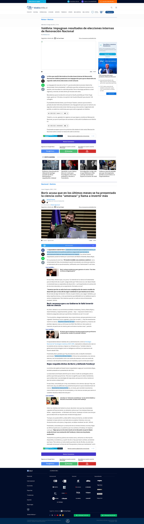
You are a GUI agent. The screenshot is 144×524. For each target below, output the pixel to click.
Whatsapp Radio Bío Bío (109, 515)
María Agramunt (55, 205)
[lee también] (52, 272)
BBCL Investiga (77, 12)
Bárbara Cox (46, 35)
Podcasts (29, 12)
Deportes (57, 12)
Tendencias (64, 12)
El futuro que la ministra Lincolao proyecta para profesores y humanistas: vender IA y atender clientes (78, 332)
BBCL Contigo (86, 12)
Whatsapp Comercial (83, 515)
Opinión (70, 12)
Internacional (43, 12)
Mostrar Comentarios (68, 141)
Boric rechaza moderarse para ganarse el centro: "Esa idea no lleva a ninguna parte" (77, 270)
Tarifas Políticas (31, 514)
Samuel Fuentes (51, 199)
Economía (51, 12)
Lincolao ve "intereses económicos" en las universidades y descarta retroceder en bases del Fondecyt (77, 398)
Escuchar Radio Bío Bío (108, 1)
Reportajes (30, 504)
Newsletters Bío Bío (74, 1)
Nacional (35, 12)
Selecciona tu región (34, 1)
